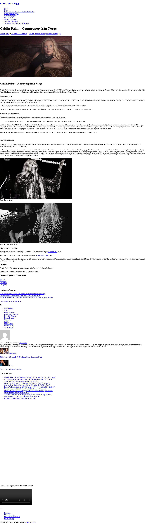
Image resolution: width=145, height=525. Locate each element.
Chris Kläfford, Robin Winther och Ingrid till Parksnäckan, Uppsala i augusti (30, 377)
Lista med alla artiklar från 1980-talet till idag (19, 12)
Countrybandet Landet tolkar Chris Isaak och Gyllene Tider (20, 296)
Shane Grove (8, 324)
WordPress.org (9, 519)
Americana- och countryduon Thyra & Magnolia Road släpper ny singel (28, 379)
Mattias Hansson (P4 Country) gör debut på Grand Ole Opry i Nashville (28, 391)
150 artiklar (23, 343)
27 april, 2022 (4, 34)
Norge (6, 322)
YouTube (3, 281)
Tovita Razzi (8, 327)
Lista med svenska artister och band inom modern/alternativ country (22, 294)
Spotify (2, 279)
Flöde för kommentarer (12, 517)
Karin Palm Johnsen (11, 314)
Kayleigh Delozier (10, 316)
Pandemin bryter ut (6, 96)
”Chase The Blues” (42, 255)
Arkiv (6, 8)
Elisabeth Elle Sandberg (19, 34)
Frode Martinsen (9, 312)
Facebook (3, 283)
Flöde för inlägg (9, 515)
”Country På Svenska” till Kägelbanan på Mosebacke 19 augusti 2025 (27, 395)
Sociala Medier (9, 17)
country (6, 310)
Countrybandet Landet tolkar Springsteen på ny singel (22, 396)
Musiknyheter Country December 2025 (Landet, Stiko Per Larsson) (26, 383)
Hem (6, 10)
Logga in (7, 513)
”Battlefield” (52, 252)
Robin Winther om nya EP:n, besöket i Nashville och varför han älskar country (26, 297)
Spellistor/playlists (10, 19)
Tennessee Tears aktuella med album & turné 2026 (21, 381)
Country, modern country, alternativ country (43, 34)
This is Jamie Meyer (11, 21)
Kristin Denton (9, 318)
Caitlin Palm (8, 308)
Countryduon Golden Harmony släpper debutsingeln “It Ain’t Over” (27, 385)
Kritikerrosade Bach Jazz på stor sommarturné (19, 398)
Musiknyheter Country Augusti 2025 (16, 393)
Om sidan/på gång (10, 16)
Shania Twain (8, 326)
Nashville (7, 320)
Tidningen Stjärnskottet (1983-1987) (16, 23)
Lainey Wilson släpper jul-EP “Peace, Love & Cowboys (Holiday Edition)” (29, 387)
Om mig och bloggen (11, 14)
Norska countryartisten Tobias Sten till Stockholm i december (24, 389)
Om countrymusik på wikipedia (10, 301)
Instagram (3, 285)
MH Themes (31, 522)
